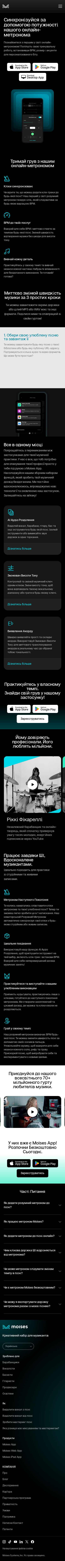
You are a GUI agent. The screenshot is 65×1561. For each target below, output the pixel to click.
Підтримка (9, 1517)
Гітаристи (8, 1381)
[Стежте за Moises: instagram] (4, 1541)
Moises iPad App (12, 1457)
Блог (5, 1479)
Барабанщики (11, 1362)
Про (5, 1473)
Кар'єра (7, 1491)
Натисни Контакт (13, 1523)
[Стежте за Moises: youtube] (15, 1541)
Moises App (9, 1444)
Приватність (10, 1504)
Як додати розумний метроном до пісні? (27, 1205)
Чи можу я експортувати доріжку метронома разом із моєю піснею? (27, 1304)
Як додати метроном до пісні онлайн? (29, 1236)
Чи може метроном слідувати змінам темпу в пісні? (29, 1271)
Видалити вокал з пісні (16, 1409)
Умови (6, 1510)
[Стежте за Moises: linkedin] (21, 1541)
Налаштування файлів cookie (18, 1549)
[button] (32, 784)
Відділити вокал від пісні (17, 1416)
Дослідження (10, 1485)
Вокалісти (9, 1368)
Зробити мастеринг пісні (17, 1422)
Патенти (7, 1529)
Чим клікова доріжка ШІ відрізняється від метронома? (29, 1252)
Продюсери (10, 1387)
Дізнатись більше (19, 548)
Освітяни (8, 1393)
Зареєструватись (32, 718)
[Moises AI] (6, 6)
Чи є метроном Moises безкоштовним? (29, 1287)
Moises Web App (12, 1451)
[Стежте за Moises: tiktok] (9, 1541)
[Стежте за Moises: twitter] (26, 1541)
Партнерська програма (17, 1498)
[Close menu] (60, 6)
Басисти (7, 1375)
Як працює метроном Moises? (24, 1221)
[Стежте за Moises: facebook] (32, 1541)
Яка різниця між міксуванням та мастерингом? (31, 1428)
